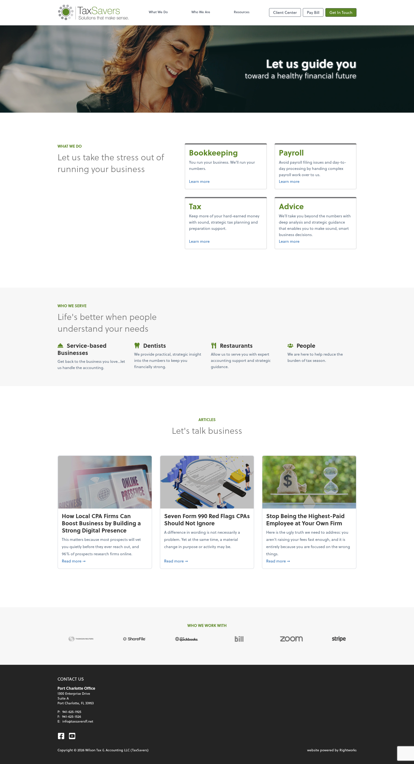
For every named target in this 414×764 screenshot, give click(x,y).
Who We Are (200, 11)
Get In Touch (340, 12)
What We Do (158, 11)
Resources (241, 11)
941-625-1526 (71, 716)
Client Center (285, 12)
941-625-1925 (71, 711)
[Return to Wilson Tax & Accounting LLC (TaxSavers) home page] (93, 12)
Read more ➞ (105, 561)
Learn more (217, 181)
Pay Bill (313, 12)
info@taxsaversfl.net (77, 721)
